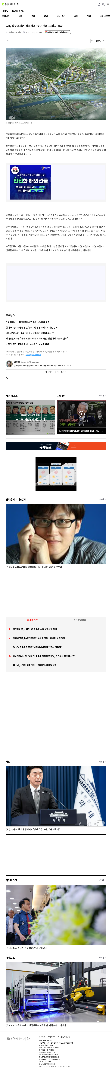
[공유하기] (99, 4)
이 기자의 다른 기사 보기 (54, 371)
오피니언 (6, 15)
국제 (76, 15)
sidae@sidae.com (33, 354)
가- (92, 41)
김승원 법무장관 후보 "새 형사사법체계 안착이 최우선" (30, 333)
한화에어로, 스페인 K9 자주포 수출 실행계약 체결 (28, 322)
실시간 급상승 (80, 619)
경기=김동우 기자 (14, 32)
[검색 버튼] (103, 4)
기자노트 (10, 957)
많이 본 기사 (32, 619)
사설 (8, 761)
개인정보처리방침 (64, 1037)
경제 (33, 15)
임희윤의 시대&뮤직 (16, 499)
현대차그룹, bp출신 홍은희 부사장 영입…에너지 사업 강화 (32, 327)
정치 (20, 15)
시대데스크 (11, 880)
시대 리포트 (12, 395)
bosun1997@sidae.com (30, 362)
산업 (46, 15)
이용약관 (42, 1037)
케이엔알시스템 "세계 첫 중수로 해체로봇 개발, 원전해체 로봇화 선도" (37, 338)
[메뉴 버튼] (108, 4)
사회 (89, 15)
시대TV (61, 395)
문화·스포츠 (105, 15)
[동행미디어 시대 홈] (10, 4)
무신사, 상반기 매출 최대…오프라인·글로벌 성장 (27, 343)
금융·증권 (61, 15)
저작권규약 (51, 1037)
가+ (104, 41)
